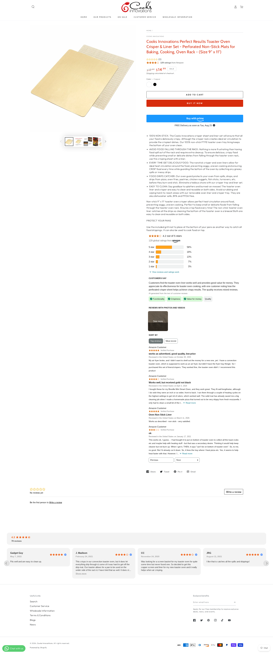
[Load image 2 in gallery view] (78, 141)
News (33, 624)
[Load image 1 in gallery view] (69, 141)
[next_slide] (266, 563)
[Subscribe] (235, 602)
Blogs (33, 620)
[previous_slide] (7, 563)
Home (148, 30)
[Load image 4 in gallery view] (97, 141)
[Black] (154, 84)
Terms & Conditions (40, 615)
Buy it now (195, 103)
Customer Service (39, 606)
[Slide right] (105, 142)
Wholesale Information (42, 610)
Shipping (150, 73)
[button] (33, 7)
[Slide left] (61, 142)
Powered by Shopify (38, 647)
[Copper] (149, 84)
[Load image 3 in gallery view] (88, 141)
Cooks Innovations (155, 36)
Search (34, 601)
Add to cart (195, 94)
